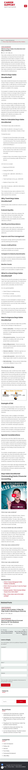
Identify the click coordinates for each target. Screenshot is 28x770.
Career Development (6, 46)
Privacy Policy (11, 766)
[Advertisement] (14, 23)
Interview (5, 748)
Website (3, 673)
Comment (3, 647)
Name (2, 662)
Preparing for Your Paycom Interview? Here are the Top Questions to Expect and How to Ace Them (14, 719)
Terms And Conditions (20, 766)
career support (9, 4)
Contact (4, 766)
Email (2, 668)
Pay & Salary (6, 750)
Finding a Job (6, 746)
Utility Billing (6, 755)
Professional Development (9, 753)
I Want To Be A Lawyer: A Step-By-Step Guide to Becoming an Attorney (13, 610)
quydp (11, 52)
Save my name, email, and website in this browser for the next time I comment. (13, 680)
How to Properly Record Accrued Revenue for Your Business (12, 621)
